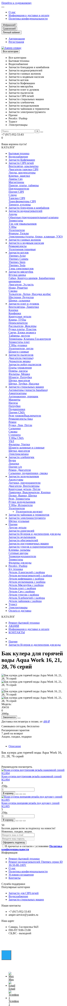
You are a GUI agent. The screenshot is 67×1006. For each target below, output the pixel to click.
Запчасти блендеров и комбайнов (29, 207)
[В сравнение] (6, 689)
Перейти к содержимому (16, 2)
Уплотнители (17, 230)
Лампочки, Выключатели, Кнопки (30, 492)
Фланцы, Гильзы (19, 233)
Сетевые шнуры (18, 553)
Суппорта (15, 434)
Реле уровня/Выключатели (25, 415)
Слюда (13, 194)
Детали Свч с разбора (22, 591)
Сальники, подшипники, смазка (28, 473)
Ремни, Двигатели (20, 469)
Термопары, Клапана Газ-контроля (30, 338)
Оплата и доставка (20, 610)
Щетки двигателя (19, 380)
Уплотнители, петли (21, 348)
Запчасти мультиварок (22, 537)
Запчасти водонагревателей (25, 210)
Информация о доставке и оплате (29, 15)
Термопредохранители (22, 556)
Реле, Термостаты (19, 498)
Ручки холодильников (22, 501)
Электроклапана (19, 453)
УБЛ (11, 441)
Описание (15, 746)
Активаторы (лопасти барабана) (28, 390)
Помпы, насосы (18, 370)
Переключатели (18, 322)
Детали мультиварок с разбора (27, 581)
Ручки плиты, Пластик (22, 329)
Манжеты (14, 399)
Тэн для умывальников (23, 223)
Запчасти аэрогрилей (21, 530)
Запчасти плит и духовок (24, 303)
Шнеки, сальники (19, 300)
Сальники (15, 428)
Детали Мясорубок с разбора (26, 585)
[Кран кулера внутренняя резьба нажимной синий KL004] (33, 773)
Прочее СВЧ (16, 191)
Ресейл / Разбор (18, 565)
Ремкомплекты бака (21, 418)
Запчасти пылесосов (21, 354)
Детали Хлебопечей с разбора (27, 597)
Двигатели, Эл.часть (21, 284)
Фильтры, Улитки (19, 444)
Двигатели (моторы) (21, 358)
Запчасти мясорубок (21, 271)
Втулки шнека (17, 274)
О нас (12, 12)
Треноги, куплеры (20, 204)
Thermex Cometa (18, 258)
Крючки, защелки (19, 175)
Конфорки (15, 313)
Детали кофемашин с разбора (26, 578)
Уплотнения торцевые (22, 249)
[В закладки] (2, 689)
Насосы (13, 402)
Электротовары (18, 607)
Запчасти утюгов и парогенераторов (31, 546)
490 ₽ (46, 721)
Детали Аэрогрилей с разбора (27, 572)
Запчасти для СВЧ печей (24, 893)
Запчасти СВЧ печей (21, 162)
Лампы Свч (16, 178)
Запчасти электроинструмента (27, 517)
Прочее (13, 524)
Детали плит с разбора (22, 588)
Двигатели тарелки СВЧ (23, 169)
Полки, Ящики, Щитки (23, 495)
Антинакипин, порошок (23, 396)
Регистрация (16, 41)
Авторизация (17, 38)
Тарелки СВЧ (17, 198)
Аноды (13, 214)
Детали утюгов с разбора (24, 594)
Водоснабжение (18, 156)
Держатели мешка (20, 361)
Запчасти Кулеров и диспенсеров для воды (35, 533)
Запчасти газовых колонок (25, 239)
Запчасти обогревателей (23, 540)
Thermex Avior (17, 255)
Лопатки (14, 463)
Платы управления (20, 367)
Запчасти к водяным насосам (26, 242)
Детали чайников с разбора (25, 601)
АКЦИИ (14, 625)
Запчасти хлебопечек (21, 457)
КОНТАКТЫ (17, 632)
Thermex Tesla (17, 265)
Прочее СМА (17, 412)
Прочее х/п (15, 466)
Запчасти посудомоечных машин (29, 543)
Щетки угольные (19, 521)
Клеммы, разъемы (19, 549)
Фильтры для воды (20, 562)
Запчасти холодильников (24, 476)
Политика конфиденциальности (28, 18)
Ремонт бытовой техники (24, 622)
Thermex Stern (17, 262)
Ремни (12, 422)
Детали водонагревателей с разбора (30, 575)
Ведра (12, 460)
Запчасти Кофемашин (22, 159)
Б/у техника (16, 569)
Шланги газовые (19, 351)
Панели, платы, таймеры (24, 185)
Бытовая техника (19, 153)
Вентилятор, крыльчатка (23, 166)
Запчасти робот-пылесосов (25, 364)
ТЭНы (12, 226)
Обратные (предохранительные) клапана (33, 217)
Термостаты (16, 220)
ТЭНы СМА (16, 437)
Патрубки (15, 406)
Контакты (15, 877)
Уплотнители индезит (29, 511)
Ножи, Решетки (18, 287)
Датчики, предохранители (25, 482)
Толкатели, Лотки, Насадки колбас (30, 294)
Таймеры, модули (19, 335)
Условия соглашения (21, 874)
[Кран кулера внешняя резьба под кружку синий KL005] (33, 799)
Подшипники (17, 409)
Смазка (13, 290)
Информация (9, 852)
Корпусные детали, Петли (24, 489)
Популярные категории (15, 887)
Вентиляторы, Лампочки (24, 306)
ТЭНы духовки (18, 345)
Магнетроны (16, 182)
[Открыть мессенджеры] (6, 955)
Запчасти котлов (19, 252)
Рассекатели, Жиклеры (22, 326)
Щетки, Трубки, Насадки (24, 383)
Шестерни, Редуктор (21, 297)
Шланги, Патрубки (20, 377)
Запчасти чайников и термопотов (29, 514)
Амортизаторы (18, 393)
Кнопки (13, 310)
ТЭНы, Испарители (21, 505)
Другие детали (17, 527)
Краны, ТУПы (17, 319)
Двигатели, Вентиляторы (24, 485)
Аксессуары (16, 479)
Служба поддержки (13, 883)
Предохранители (19, 188)
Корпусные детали (20, 316)
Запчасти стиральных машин (26, 386)
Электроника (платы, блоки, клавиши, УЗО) (36, 236)
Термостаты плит (19, 342)
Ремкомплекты (18, 246)
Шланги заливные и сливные (26, 447)
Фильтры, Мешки (19, 374)
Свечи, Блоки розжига (22, 332)
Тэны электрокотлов (21, 268)
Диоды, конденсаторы (22, 172)
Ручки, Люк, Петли (20, 425)
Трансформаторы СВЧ (22, 201)
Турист (13, 604)
